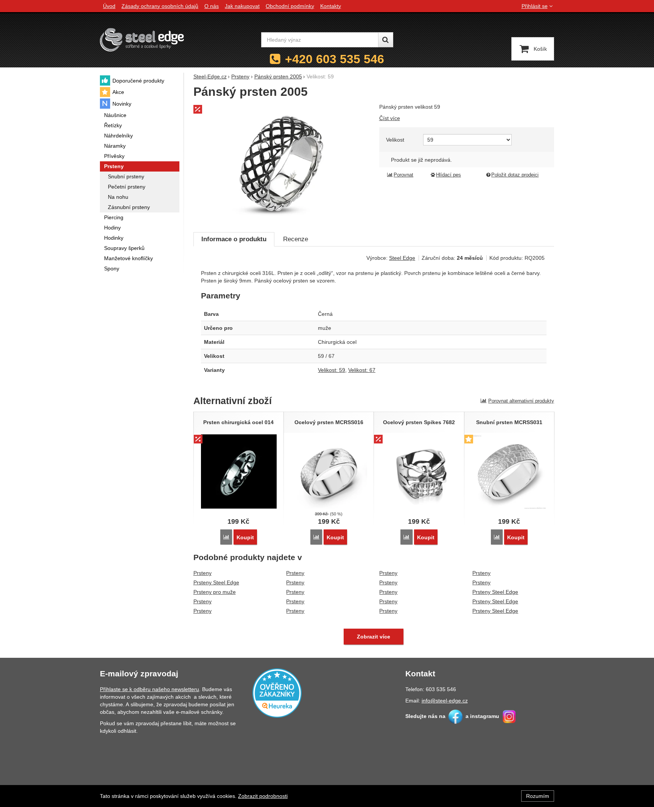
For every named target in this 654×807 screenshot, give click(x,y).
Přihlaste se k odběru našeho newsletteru (149, 689)
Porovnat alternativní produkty (521, 401)
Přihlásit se (535, 6)
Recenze (295, 239)
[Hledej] (385, 39)
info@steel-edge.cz (445, 701)
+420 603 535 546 (334, 59)
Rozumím (537, 796)
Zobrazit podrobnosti (263, 796)
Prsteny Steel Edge (216, 582)
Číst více (389, 118)
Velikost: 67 (361, 370)
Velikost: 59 (331, 370)
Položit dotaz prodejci (515, 175)
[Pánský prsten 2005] (281, 163)
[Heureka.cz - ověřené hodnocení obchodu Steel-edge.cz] (277, 693)
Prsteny (202, 573)
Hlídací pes (448, 175)
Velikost (395, 140)
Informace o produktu (233, 239)
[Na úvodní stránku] (142, 39)
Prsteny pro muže (214, 592)
